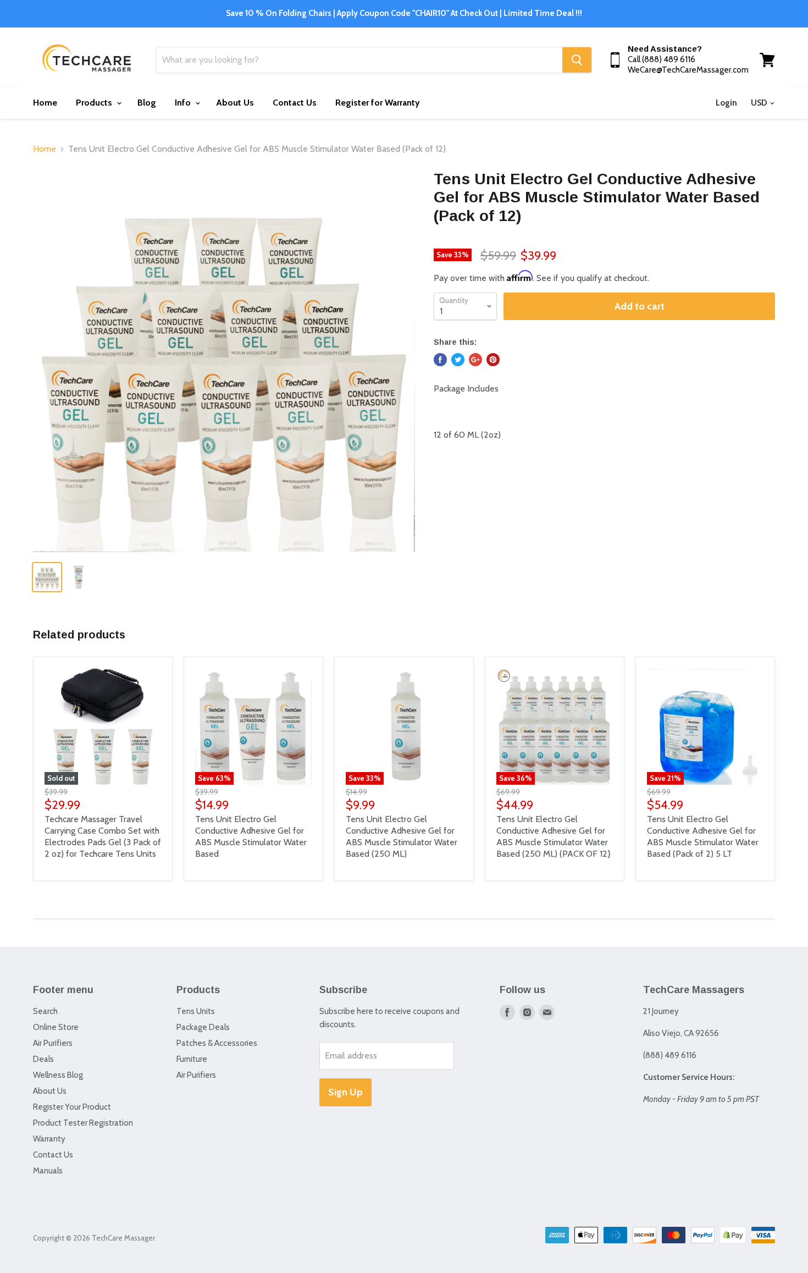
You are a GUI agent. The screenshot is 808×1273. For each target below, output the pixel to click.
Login (726, 103)
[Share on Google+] (475, 359)
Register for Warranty (377, 102)
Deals (43, 1059)
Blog (146, 102)
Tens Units (195, 1011)
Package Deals (203, 1027)
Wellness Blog (58, 1075)
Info (184, 102)
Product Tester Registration (83, 1123)
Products (95, 102)
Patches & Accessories (216, 1043)
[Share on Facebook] (440, 359)
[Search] (576, 60)
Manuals (48, 1171)
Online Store (56, 1027)
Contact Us (295, 102)
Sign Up (345, 1092)
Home (45, 102)
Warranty (49, 1139)
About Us (235, 102)
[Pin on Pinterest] (493, 359)
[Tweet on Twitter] (457, 359)
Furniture (191, 1059)
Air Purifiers (53, 1043)
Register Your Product (72, 1107)
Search (45, 1011)
